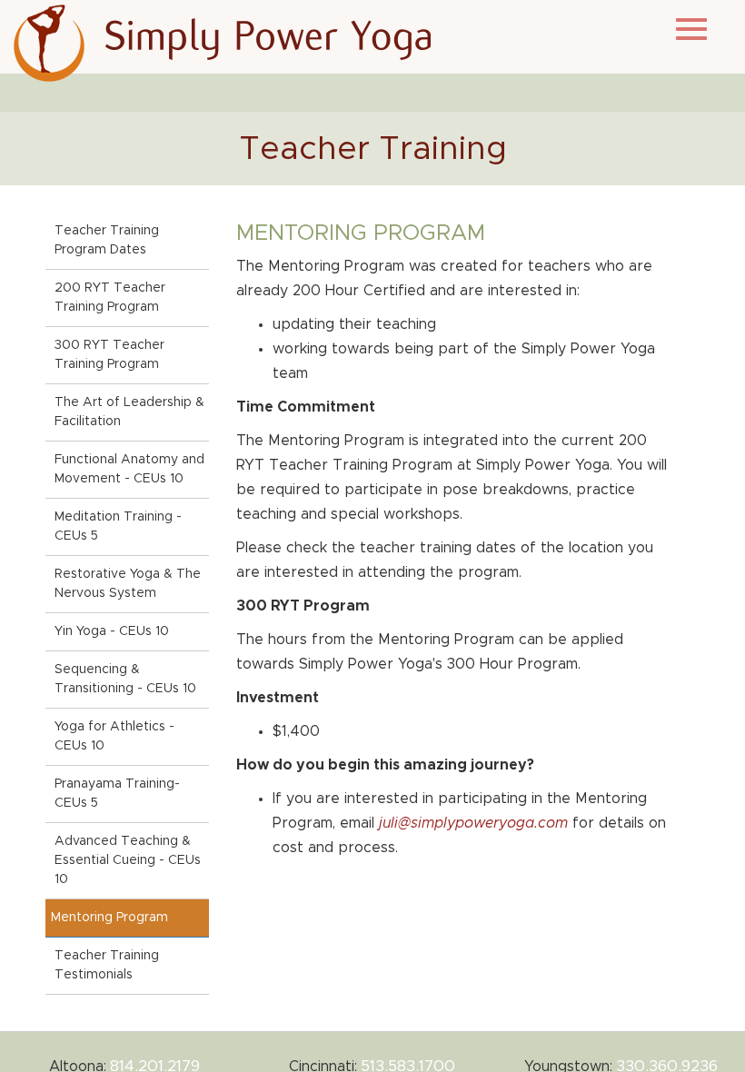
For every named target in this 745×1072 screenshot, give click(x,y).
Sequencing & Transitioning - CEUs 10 (125, 679)
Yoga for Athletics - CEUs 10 (114, 736)
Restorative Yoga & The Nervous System (128, 584)
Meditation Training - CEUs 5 (118, 526)
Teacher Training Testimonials (107, 965)
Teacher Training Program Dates (107, 240)
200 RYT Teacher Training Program (110, 297)
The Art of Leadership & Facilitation (129, 412)
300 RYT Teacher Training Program (109, 355)
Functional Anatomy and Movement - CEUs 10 (129, 469)
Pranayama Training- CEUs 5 (117, 793)
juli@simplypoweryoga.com (473, 823)
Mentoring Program (109, 917)
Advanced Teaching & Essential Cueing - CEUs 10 (128, 860)
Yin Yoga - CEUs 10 (112, 631)
